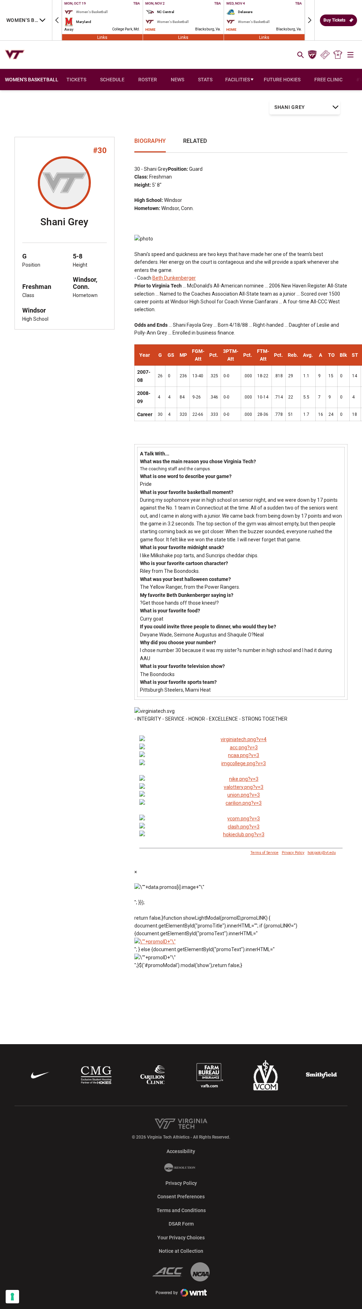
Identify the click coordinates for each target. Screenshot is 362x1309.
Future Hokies (282, 79)
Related (195, 141)
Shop (338, 54)
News (177, 79)
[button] (57, 20)
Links (102, 37)
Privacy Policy (293, 852)
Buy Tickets (334, 20)
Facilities (237, 79)
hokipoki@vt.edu (322, 852)
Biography (150, 141)
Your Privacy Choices (181, 1237)
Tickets (325, 54)
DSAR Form (181, 1224)
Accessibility (181, 1151)
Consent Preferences (181, 1196)
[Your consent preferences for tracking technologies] (12, 1296)
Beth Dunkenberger (174, 278)
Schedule (112, 79)
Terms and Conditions (181, 1210)
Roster (147, 79)
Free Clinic (328, 79)
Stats (205, 79)
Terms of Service (264, 852)
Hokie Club (312, 54)
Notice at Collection (181, 1251)
